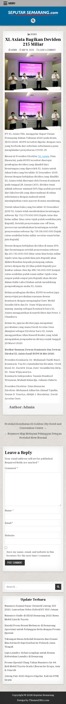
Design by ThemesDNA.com (33, 700)
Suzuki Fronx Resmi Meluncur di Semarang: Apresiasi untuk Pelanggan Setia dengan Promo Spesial (32, 629)
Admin (14, 50)
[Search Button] (33, 20)
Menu (11, 3)
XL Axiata (43, 156)
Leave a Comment (48, 50)
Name (9, 510)
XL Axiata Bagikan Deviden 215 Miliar (33, 42)
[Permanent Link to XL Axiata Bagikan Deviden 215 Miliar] (33, 71)
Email (9, 523)
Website (9, 535)
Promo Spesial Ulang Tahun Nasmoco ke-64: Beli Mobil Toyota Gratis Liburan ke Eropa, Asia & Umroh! (32, 666)
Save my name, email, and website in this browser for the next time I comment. (30, 554)
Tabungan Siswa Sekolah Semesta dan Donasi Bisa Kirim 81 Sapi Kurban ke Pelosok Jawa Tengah (31, 643)
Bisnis (34, 34)
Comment (11, 468)
